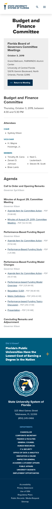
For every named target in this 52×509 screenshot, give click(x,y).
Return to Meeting (22, 82)
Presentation (14, 310)
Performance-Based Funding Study (25, 249)
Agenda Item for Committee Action (25, 210)
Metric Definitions (16, 296)
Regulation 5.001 (16, 290)
